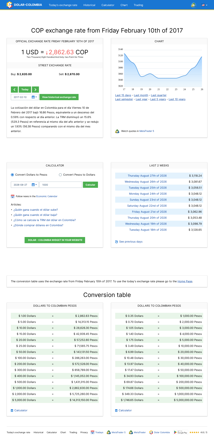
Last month (141, 95)
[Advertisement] (107, 18)
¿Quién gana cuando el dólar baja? (35, 214)
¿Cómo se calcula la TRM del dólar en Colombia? (45, 220)
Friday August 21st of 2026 (149, 211)
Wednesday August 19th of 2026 (146, 223)
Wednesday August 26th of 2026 (146, 181)
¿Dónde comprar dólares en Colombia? (38, 225)
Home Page (185, 281)
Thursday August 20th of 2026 (147, 217)
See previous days (130, 241)
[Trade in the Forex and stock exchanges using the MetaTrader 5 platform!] (193, 5)
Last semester (124, 99)
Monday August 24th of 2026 (148, 193)
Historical (89, 5)
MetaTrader (140, 432)
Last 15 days (123, 95)
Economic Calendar (46, 196)
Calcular (90, 184)
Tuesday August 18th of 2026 (148, 229)
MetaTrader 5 (146, 131)
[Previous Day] (14, 89)
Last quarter (159, 95)
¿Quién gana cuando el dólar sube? (36, 209)
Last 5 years (158, 99)
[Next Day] (35, 89)
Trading (138, 5)
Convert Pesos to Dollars (79, 174)
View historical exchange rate (59, 97)
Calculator (107, 5)
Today (24, 89)
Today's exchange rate (63, 5)
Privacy (84, 432)
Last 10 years (177, 99)
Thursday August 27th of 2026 (147, 175)
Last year (141, 99)
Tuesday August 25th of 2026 (148, 187)
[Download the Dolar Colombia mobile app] (180, 432)
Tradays (99, 432)
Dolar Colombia (162, 432)
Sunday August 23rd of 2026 (148, 199)
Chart (124, 5)
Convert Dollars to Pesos (31, 174)
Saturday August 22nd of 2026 (147, 205)
